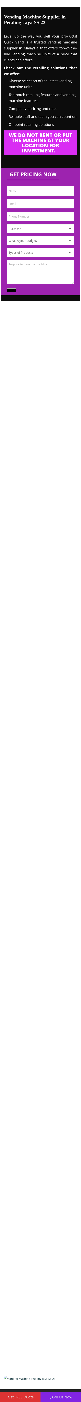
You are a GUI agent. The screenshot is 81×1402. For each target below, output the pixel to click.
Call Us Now (62, 1397)
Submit (11, 290)
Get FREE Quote (21, 1397)
